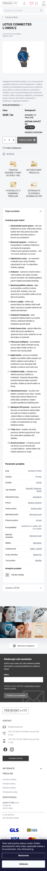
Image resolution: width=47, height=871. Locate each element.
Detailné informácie (11, 105)
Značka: (8, 36)
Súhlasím (23, 864)
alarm (18, 429)
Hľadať (41, 10)
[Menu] (43, 3)
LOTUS (39, 483)
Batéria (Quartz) (35, 503)
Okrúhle (38, 560)
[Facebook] (5, 749)
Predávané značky (10, 792)
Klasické (29, 488)
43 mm (39, 520)
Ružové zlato (36, 509)
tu (32, 849)
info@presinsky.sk (15, 727)
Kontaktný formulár (16, 758)
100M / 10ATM (36, 549)
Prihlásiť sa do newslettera (16, 696)
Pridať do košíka (25, 140)
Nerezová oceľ (36, 514)
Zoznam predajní (9, 779)
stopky (24, 258)
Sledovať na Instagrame (25, 646)
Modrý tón (37, 555)
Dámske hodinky (9, 788)
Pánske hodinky (17, 575)
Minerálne (37, 543)
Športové (37, 488)
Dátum (13, 302)
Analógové (37, 497)
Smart (39, 491)
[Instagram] (11, 749)
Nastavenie (23, 855)
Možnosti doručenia (33, 132)
